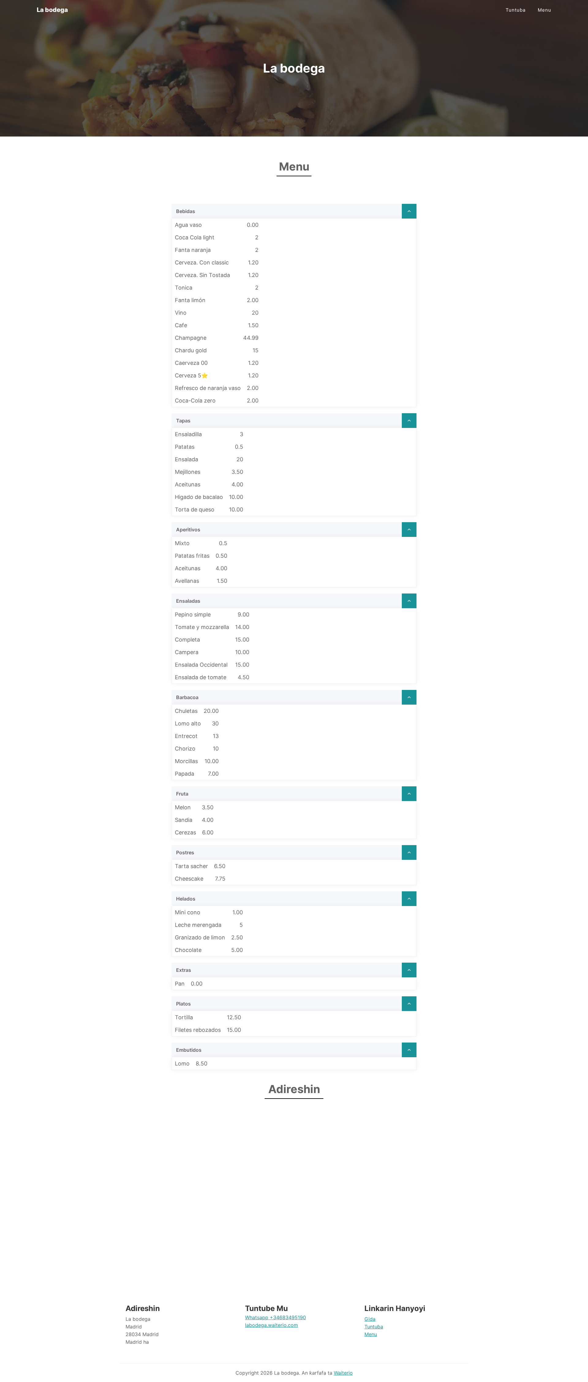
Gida (369, 1319)
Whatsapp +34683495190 (275, 1317)
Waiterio (343, 1373)
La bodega (52, 9)
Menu (544, 10)
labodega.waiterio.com (271, 1325)
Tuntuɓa (516, 10)
